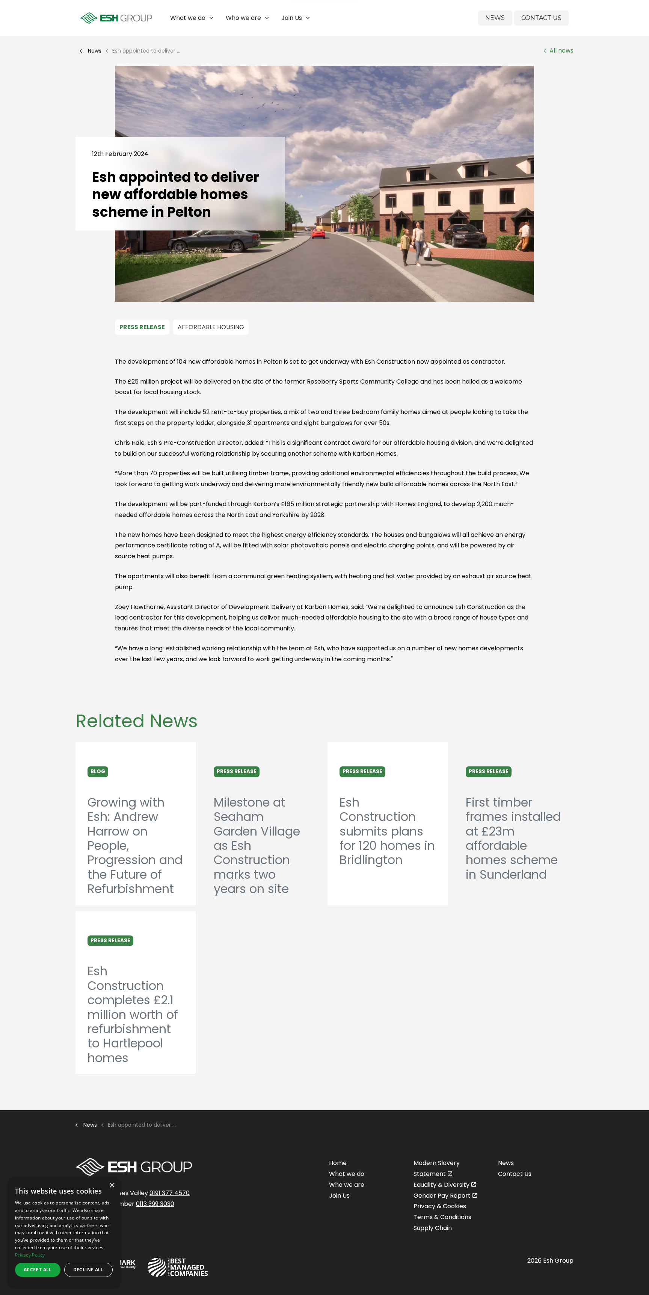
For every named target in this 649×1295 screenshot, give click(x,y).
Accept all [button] (38, 1269)
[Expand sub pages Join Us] (643, 18)
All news (561, 50)
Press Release (142, 327)
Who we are (243, 18)
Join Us (291, 18)
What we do (187, 18)
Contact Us (541, 17)
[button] (324, 184)
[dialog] (64, 1232)
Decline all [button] (88, 1269)
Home (338, 1163)
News (495, 17)
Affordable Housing (211, 327)
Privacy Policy (30, 1255)
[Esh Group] (116, 18)
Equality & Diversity (441, 1184)
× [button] (112, 1185)
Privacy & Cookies (440, 1206)
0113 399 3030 (155, 1204)
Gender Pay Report (442, 1195)
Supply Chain (433, 1228)
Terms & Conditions (442, 1217)
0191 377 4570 (169, 1193)
